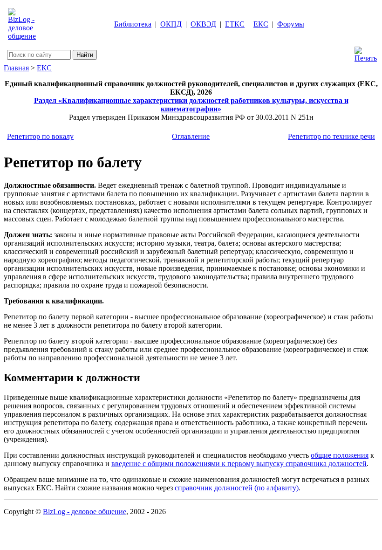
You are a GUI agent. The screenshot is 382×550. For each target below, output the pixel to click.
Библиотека (132, 24)
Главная (16, 68)
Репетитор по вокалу (40, 136)
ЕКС (260, 24)
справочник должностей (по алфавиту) (237, 488)
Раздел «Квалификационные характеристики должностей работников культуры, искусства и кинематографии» (191, 104)
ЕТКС (235, 24)
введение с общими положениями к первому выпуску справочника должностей (239, 464)
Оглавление (191, 136)
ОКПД (171, 24)
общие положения (339, 455)
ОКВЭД (203, 24)
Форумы (290, 24)
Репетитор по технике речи (331, 136)
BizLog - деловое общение (84, 512)
